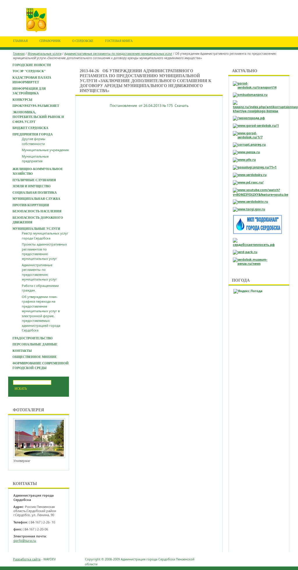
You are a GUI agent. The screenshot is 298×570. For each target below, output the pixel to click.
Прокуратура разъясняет (36, 105)
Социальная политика (35, 192)
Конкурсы (22, 99)
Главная (20, 41)
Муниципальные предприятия (35, 158)
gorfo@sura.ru (24, 540)
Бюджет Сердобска (30, 128)
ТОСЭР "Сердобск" (29, 71)
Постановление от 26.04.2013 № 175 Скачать (149, 105)
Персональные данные (35, 344)
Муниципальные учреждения (45, 150)
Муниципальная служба (36, 198)
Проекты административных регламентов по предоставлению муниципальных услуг (44, 251)
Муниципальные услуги (44, 54)
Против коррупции (31, 205)
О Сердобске (82, 41)
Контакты (22, 350)
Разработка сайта (26, 559)
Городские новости (32, 65)
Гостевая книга (119, 41)
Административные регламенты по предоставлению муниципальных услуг (118, 54)
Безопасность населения (37, 211)
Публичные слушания (34, 180)
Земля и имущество (32, 186)
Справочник (50, 41)
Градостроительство (33, 338)
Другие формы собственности (33, 141)
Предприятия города (33, 134)
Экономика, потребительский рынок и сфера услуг (38, 116)
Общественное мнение (35, 357)
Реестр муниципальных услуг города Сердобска (45, 235)
